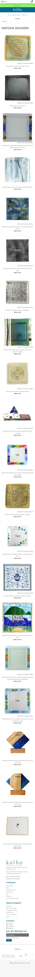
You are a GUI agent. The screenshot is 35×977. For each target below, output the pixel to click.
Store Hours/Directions (12, 898)
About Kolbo (9, 885)
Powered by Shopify (10, 957)
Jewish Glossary (13, 879)
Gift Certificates (13, 877)
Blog (7, 888)
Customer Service (11, 890)
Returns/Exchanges (11, 908)
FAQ (7, 894)
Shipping (8, 906)
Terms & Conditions (11, 914)
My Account (9, 892)
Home (9, 15)
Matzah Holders (16, 15)
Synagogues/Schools (11, 910)
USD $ (17, 949)
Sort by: (17, 18)
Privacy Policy (9, 912)
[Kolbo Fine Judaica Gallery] (17, 9)
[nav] (4, 1)
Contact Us (9, 896)
